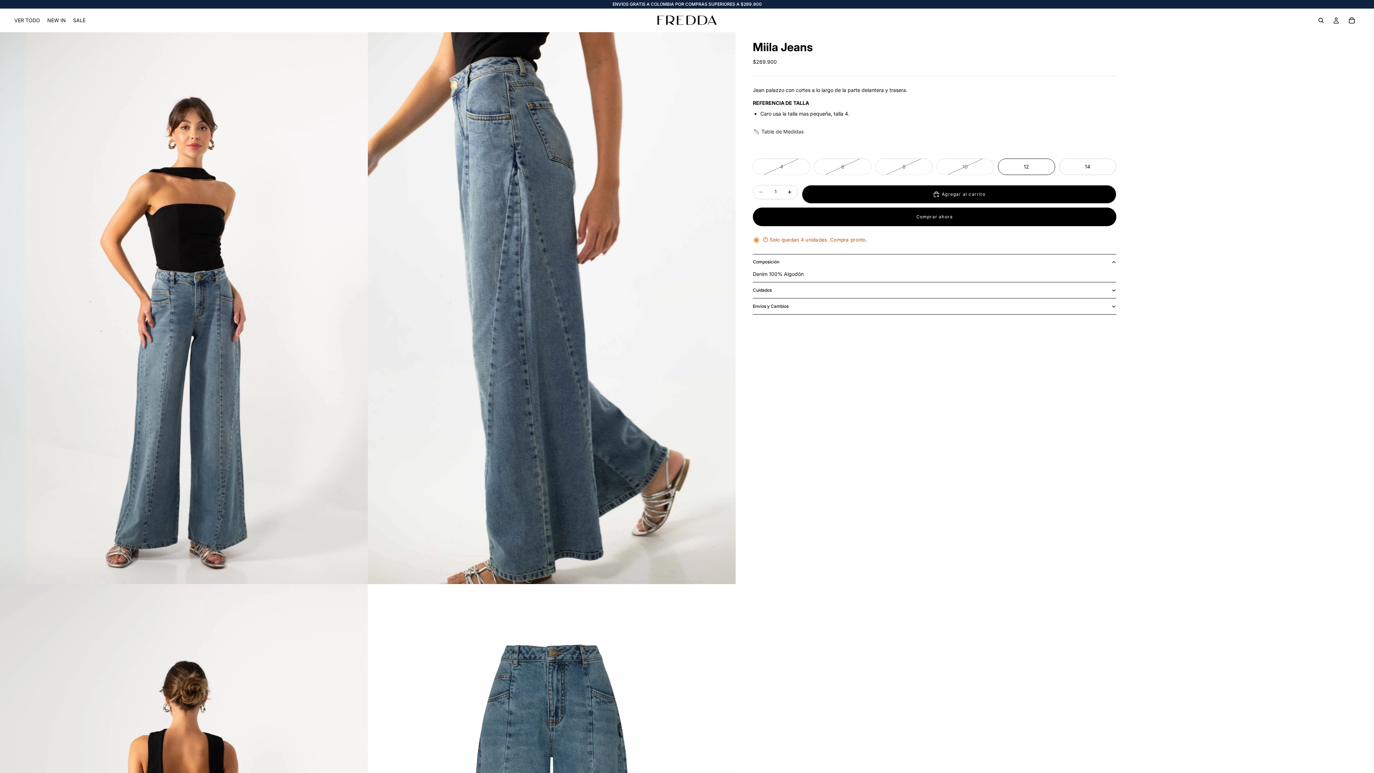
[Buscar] (1321, 20)
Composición (766, 261)
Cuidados (762, 290)
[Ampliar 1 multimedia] (184, 308)
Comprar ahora (934, 216)
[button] (778, 132)
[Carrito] (1352, 20)
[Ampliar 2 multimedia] (552, 308)
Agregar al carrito (963, 194)
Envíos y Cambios (771, 306)
